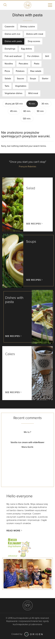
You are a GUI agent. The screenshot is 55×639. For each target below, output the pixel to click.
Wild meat (33, 93)
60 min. (27, 111)
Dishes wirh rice (12, 34)
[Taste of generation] (27, 4)
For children (33, 56)
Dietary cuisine (27, 26)
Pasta (36, 63)
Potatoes (20, 71)
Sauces (20, 78)
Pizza (7, 71)
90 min (40, 111)
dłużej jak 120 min (14, 103)
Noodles (9, 63)
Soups (33, 78)
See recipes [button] (33, 223)
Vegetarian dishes (13, 93)
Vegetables (20, 86)
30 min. (45, 103)
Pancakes (23, 63)
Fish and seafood (13, 56)
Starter (45, 78)
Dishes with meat (34, 34)
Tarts (7, 86)
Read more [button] (13, 530)
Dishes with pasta (13, 41)
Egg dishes (26, 48)
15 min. (32, 103)
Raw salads (35, 71)
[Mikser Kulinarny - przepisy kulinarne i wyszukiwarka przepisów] (19, 547)
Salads (8, 78)
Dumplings (10, 48)
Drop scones (34, 41)
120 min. (27, 118)
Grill (47, 56)
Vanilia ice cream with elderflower (27, 442)
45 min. (13, 111)
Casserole (9, 26)
